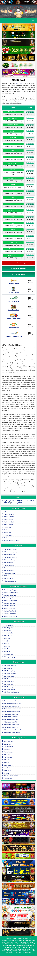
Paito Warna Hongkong (10, 552)
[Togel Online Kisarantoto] (18, 58)
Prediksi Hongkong (9, 516)
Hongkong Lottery (12, 255)
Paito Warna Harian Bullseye (12, 711)
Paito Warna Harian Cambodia (12, 709)
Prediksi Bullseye (8, 524)
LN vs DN (6, 773)
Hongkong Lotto (13, 242)
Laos (12, 216)
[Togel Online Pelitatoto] (18, 65)
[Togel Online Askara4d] (18, 825)
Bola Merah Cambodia (10, 673)
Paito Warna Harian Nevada (11, 724)
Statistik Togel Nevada (10, 613)
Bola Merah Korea (9, 681)
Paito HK (6, 503)
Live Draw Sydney (18, 945)
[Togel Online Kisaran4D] (18, 50)
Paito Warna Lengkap (10, 581)
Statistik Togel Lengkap (10, 616)
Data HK (32, 942)
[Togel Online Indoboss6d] (18, 794)
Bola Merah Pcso (8, 679)
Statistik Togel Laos (9, 608)
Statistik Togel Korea (10, 605)
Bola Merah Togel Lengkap (11, 692)
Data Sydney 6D (8, 654)
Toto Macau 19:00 (12, 178)
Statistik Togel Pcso (9, 603)
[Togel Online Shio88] (18, 924)
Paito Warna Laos (9, 568)
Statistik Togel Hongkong (11, 592)
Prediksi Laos (7, 532)
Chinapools (12, 157)
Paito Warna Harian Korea (11, 716)
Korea (12, 204)
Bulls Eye (12, 137)
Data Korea (7, 641)
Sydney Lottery (12, 249)
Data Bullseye (8, 635)
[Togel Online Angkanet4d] (18, 909)
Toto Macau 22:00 (12, 210)
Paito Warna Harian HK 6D (11, 727)
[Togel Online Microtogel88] (18, 787)
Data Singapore (8, 625)
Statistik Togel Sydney (10, 595)
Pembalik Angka (8, 752)
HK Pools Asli (27, 952)
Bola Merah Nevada (9, 689)
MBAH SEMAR (18, 80)
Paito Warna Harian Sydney (11, 706)
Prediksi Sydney (8, 519)
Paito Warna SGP (24, 942)
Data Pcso (7, 638)
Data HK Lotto (16, 951)
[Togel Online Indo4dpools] (18, 863)
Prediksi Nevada (8, 538)
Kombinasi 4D (8, 778)
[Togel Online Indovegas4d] (18, 932)
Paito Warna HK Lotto (28, 951)
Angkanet (8, 947)
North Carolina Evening (12, 124)
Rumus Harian (8, 744)
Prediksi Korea (8, 530)
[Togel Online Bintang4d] (18, 833)
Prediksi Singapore (9, 514)
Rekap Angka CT (8, 765)
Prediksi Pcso (7, 527)
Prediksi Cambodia (9, 522)
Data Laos (7, 643)
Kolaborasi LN (7, 749)
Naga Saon (20, 501)
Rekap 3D (6, 760)
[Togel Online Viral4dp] (18, 73)
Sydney (12, 150)
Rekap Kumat (7, 770)
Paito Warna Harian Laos (11, 719)
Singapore (12, 169)
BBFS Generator (8, 741)
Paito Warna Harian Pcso (11, 714)
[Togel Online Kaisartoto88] (18, 856)
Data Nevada (7, 649)
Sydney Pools (16, 947)
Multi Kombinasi (8, 768)
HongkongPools (8, 949)
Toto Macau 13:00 (12, 144)
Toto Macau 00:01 (12, 112)
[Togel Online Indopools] (18, 917)
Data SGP (5, 944)
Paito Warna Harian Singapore (12, 701)
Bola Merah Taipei (9, 687)
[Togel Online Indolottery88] (18, 901)
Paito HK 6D (7, 575)
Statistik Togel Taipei (10, 611)
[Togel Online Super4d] (18, 42)
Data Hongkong (8, 628)
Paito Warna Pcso (9, 562)
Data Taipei (7, 646)
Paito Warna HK (20, 940)
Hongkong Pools (8, 501)
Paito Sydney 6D (8, 578)
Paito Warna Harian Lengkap (12, 732)
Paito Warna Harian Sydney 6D (12, 730)
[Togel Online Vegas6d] (18, 817)
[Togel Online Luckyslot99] (18, 871)
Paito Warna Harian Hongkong (12, 703)
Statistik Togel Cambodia (11, 598)
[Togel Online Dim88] (18, 35)
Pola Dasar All (8, 757)
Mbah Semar (20, 83)
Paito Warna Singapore (10, 549)
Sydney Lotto (13, 236)
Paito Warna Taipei (9, 570)
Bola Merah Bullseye (9, 676)
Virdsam (4, 940)
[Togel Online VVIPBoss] (18, 27)
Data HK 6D (7, 651)
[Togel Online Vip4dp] (18, 878)
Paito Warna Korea (9, 565)
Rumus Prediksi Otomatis (11, 776)
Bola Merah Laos (8, 684)
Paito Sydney (16, 503)
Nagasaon (28, 940)
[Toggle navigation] (33, 20)
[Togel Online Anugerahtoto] (18, 894)
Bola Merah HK (8, 668)
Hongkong (12, 223)
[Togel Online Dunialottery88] (18, 886)
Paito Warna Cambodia (10, 557)
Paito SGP (30, 501)
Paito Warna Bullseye (10, 560)
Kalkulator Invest (8, 746)
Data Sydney (7, 630)
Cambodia (12, 131)
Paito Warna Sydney (9, 554)
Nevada (13, 191)
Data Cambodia (8, 633)
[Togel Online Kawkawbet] (18, 810)
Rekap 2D (6, 762)
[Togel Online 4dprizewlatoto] (18, 848)
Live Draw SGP (28, 945)
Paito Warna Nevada (9, 573)
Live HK (4, 512)
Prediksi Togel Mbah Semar (11, 540)
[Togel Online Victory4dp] (18, 802)
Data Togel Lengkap (9, 657)
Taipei (12, 229)
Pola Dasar (7, 754)
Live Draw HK (7, 945)
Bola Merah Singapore (10, 665)
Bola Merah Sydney (9, 671)
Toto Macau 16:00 (12, 163)
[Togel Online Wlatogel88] (18, 840)
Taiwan (12, 197)
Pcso (12, 184)
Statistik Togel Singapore (11, 590)
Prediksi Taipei (8, 535)
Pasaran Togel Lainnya (18, 263)
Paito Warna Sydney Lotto (22, 949)
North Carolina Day (12, 118)
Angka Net (11, 940)
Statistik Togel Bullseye (10, 600)
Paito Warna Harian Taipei (11, 722)
